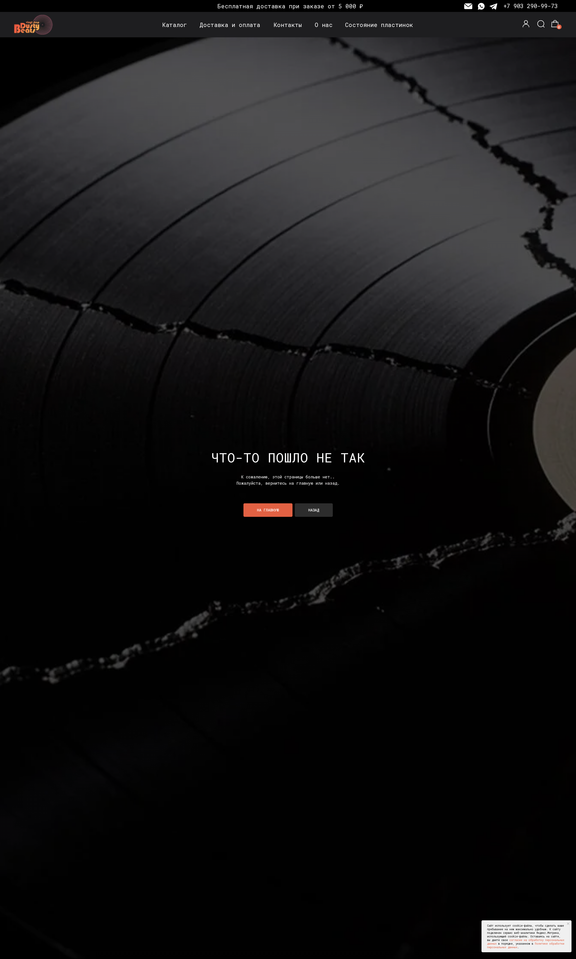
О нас (324, 25)
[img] (35, 24)
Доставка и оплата (230, 25)
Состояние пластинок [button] (379, 25)
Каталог (174, 25)
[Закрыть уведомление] (568, 923)
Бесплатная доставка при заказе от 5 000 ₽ (290, 6)
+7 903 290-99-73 (531, 6)
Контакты (288, 25)
